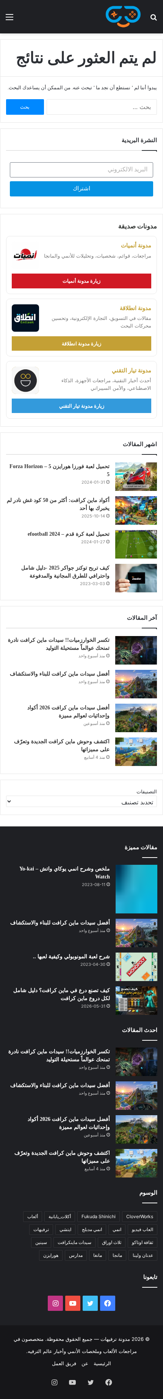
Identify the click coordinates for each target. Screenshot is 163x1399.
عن (85, 1363)
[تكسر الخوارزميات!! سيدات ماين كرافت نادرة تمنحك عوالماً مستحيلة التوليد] (136, 650)
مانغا (97, 1255)
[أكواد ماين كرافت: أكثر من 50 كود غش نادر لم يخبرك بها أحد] (136, 510)
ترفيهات (41, 1229)
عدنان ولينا (143, 1255)
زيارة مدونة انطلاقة (81, 343)
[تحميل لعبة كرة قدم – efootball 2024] (136, 544)
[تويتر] (90, 1303)
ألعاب (32, 1216)
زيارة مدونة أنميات (81, 281)
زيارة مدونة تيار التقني (81, 406)
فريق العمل (64, 1363)
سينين (41, 1242)
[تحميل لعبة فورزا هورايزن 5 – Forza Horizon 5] (136, 476)
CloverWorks (139, 1216)
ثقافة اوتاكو (142, 1242)
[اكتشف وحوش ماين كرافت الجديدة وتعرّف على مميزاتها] (136, 751)
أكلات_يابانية (60, 1216)
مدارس (76, 1255)
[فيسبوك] (107, 1303)
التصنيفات (146, 791)
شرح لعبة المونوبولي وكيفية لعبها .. (71, 956)
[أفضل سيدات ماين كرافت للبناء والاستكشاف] (136, 684)
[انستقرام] (55, 1303)
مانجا (117, 1255)
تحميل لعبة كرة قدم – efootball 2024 (69, 534)
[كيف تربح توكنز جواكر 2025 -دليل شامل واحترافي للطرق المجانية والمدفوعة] (136, 578)
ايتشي (65, 1229)
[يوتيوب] (72, 1303)
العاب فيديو (142, 1229)
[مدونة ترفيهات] (123, 16)
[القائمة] (9, 19)
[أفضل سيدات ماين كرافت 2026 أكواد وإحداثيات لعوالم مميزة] (136, 718)
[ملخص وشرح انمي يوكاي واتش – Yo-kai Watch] (136, 889)
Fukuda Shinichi (99, 1216)
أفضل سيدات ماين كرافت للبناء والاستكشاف (60, 674)
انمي (117, 1229)
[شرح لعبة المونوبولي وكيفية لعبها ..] (136, 967)
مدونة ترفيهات (115, 1339)
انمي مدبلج (92, 1229)
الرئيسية (102, 1363)
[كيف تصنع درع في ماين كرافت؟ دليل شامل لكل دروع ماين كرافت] (136, 1000)
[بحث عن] (153, 19)
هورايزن (50, 1255)
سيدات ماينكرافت (74, 1242)
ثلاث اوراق (111, 1242)
